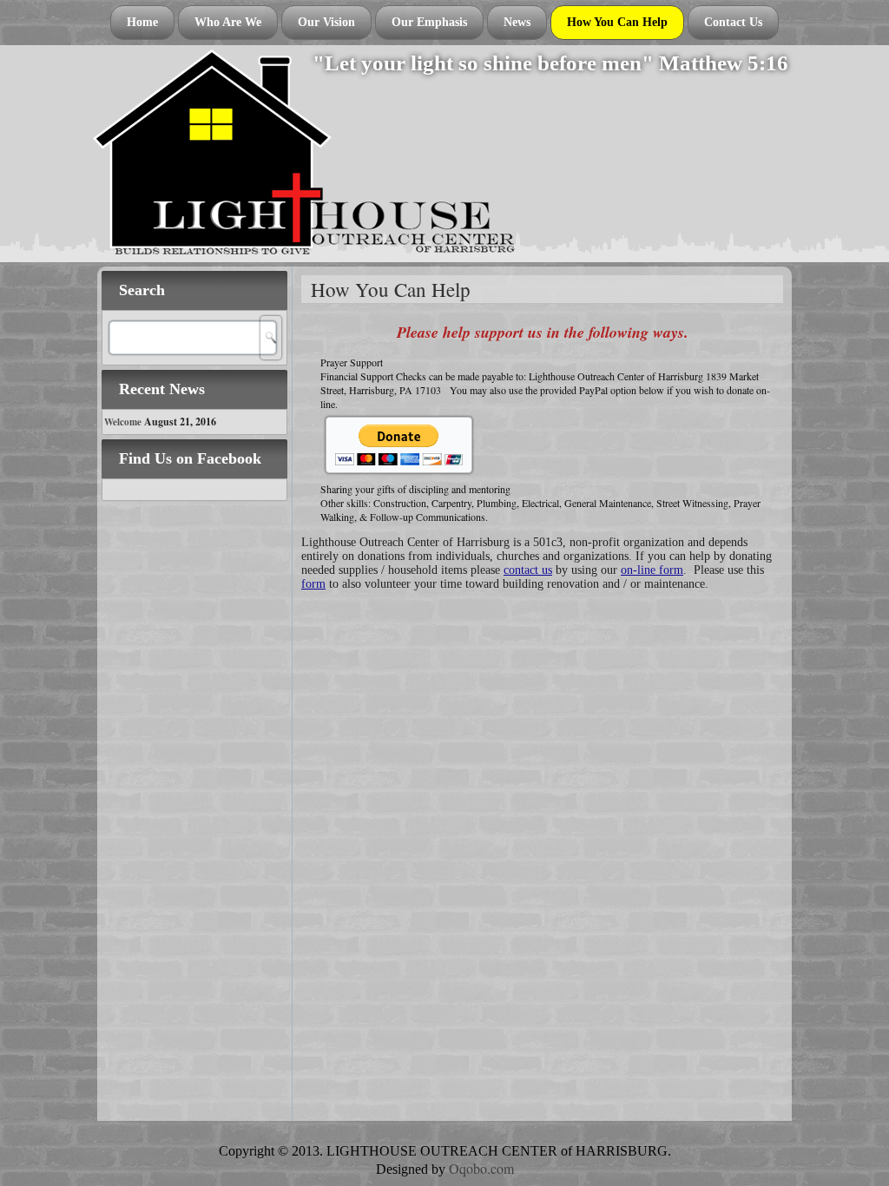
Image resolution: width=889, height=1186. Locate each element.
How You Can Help (617, 22)
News (517, 22)
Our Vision (326, 22)
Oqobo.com (481, 1168)
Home (142, 22)
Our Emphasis (429, 22)
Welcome (123, 422)
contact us (528, 570)
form (313, 583)
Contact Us (733, 22)
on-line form (652, 570)
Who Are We (227, 22)
